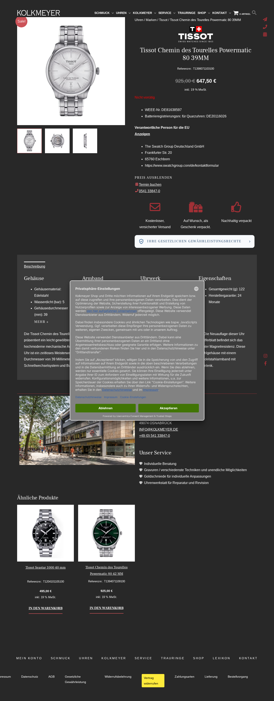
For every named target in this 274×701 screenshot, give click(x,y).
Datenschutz (29, 676)
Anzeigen (142, 134)
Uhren (86, 658)
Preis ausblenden (153, 177)
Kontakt (248, 658)
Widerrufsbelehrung (118, 676)
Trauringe (173, 658)
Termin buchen (150, 184)
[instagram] (265, 357)
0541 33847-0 (149, 191)
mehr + (41, 322)
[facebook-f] (265, 363)
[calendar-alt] (265, 34)
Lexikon (221, 658)
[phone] (265, 27)
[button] (254, 13)
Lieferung (211, 676)
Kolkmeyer (113, 658)
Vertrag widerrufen (151, 680)
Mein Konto (29, 658)
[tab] (34, 266)
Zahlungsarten (184, 676)
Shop (198, 658)
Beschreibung (34, 266)
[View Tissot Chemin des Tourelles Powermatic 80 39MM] (29, 141)
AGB (51, 676)
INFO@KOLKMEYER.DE (158, 429)
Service (143, 658)
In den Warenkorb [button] (46, 608)
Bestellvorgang (238, 676)
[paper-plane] (265, 19)
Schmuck (60, 658)
